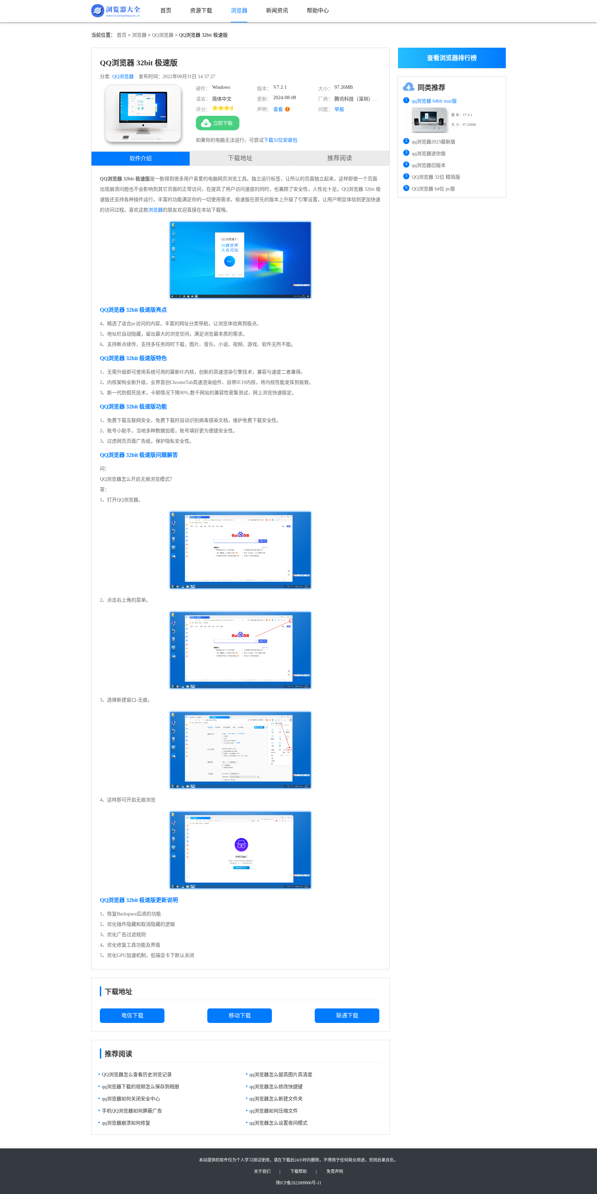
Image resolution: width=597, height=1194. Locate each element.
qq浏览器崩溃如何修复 (126, 1123)
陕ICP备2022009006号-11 (298, 1183)
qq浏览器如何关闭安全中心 (131, 1098)
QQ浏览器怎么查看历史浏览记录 (137, 1074)
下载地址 (240, 158)
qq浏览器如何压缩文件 (273, 1110)
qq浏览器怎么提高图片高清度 (280, 1074)
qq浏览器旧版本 (429, 165)
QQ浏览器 (162, 35)
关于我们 (262, 1171)
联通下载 (347, 1015)
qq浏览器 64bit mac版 (434, 101)
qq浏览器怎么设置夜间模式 (278, 1123)
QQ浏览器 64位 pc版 (433, 188)
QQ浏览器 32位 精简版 (436, 177)
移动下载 (240, 1015)
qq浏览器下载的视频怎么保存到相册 (140, 1086)
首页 (121, 35)
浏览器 (139, 35)
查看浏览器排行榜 (452, 58)
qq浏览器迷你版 (429, 153)
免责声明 (334, 1171)
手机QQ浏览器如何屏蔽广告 (132, 1110)
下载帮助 (298, 1171)
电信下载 (132, 1015)
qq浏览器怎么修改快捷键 (276, 1086)
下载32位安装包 (280, 140)
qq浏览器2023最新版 (433, 141)
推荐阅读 (339, 158)
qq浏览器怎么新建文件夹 (276, 1098)
